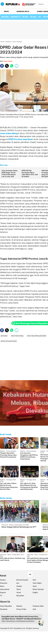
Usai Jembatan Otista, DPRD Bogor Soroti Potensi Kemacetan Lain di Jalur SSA (10, 173)
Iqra (17, 583)
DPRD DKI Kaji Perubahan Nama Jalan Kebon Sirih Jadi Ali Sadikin (30, 173)
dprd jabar (4, 336)
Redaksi (19, 606)
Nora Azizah (8, 61)
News (2, 586)
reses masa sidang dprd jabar (36, 336)
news (6, 11)
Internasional (4, 589)
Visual (18, 592)
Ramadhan (20, 596)
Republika (5, 17)
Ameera (3, 580)
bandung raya (23, 11)
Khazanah (3, 583)
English (35, 592)
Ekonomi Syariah (22, 580)
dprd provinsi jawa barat (9, 341)
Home (2, 41)
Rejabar (8, 41)
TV (1, 596)
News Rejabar (17, 41)
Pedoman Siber (38, 606)
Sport (35, 586)
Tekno (18, 589)
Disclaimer (3, 609)
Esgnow (3, 592)
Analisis (19, 586)
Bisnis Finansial (38, 589)
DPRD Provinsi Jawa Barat (20, 139)
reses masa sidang (9, 133)
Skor (34, 580)
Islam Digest (37, 583)
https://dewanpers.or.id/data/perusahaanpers (18, 621)
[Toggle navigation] (2, 4)
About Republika (6, 606)
